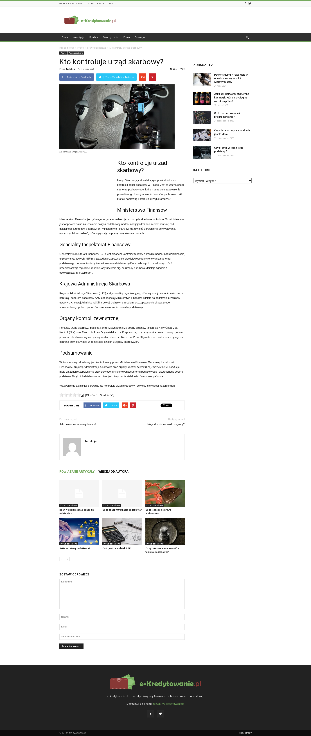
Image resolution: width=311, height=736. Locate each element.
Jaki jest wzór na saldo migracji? (165, 424)
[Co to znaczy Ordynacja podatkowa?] (122, 493)
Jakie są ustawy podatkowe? (74, 548)
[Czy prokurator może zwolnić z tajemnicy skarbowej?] (165, 531)
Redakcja (71, 68)
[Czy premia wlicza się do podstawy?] (202, 152)
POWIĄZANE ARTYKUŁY (77, 471)
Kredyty (93, 37)
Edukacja (140, 37)
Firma (65, 37)
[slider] (70, 395)
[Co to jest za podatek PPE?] (122, 531)
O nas (91, 3)
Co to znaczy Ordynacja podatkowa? (122, 509)
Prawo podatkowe (76, 53)
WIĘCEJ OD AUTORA (113, 471)
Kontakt (112, 3)
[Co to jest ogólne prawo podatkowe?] (165, 493)
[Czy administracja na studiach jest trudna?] (202, 135)
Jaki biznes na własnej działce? (77, 424)
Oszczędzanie (110, 37)
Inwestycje (78, 37)
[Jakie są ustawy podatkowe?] (79, 531)
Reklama (101, 3)
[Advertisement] (186, 20)
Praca (126, 37)
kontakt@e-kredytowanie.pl (168, 703)
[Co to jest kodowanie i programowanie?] (202, 117)
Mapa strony (245, 732)
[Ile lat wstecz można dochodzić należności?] (79, 493)
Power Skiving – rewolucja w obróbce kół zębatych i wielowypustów (231, 78)
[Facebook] (245, 3)
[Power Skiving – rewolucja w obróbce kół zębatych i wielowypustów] (202, 79)
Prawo (63, 53)
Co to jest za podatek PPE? (117, 548)
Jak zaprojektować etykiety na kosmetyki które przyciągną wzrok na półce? (231, 98)
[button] (247, 37)
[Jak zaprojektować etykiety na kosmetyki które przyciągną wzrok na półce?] (202, 98)
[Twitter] (250, 3)
